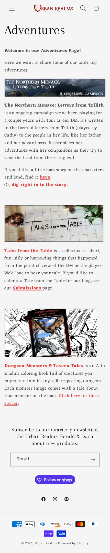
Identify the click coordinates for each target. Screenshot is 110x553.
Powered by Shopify (73, 543)
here (45, 177)
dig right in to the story (38, 185)
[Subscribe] (93, 459)
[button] (11, 8)
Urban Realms (46, 543)
